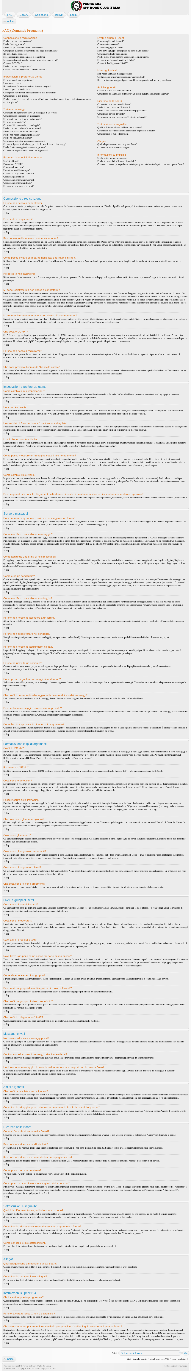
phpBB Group (73, 1300)
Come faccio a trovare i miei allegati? (113, 147)
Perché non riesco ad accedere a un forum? (22, 128)
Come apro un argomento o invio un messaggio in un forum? (30, 112)
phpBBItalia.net (28, 1368)
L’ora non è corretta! (12, 83)
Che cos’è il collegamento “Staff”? (112, 63)
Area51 (144, 1317)
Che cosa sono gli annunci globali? (18, 173)
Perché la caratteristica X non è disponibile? (116, 161)
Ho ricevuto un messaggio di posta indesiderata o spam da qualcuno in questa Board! (134, 80)
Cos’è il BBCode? (11, 161)
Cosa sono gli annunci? (13, 176)
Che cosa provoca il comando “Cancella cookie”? (24, 69)
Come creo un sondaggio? (14, 122)
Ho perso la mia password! (15, 54)
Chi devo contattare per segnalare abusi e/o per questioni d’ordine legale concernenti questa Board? (140, 164)
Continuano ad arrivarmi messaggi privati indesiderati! (121, 77)
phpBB (18, 1366)
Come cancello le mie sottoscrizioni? (113, 134)
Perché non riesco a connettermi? (17, 41)
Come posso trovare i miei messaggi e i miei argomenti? (121, 117)
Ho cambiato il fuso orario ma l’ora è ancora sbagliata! (27, 86)
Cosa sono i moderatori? (108, 44)
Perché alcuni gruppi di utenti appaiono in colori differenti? (123, 57)
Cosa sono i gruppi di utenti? (110, 47)
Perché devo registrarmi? (14, 44)
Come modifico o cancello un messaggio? (21, 116)
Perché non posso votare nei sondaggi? (20, 131)
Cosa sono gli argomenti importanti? (19, 180)
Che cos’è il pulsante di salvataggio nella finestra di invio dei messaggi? (34, 144)
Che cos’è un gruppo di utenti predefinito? (115, 60)
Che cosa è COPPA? (12, 63)
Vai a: (114, 1353)
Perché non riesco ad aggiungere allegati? (21, 134)
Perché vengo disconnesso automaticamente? (23, 47)
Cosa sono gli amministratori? (110, 41)
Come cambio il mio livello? (15, 96)
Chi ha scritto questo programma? (112, 158)
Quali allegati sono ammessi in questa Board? (117, 144)
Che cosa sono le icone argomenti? (18, 186)
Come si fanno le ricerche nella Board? (114, 104)
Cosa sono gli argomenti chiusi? (17, 183)
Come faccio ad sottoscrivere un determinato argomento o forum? (126, 130)
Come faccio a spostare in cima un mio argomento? (25, 150)
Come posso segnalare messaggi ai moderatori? (24, 141)
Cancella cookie (140, 1359)
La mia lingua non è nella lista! (16, 89)
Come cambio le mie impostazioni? (18, 80)
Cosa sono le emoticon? (13, 167)
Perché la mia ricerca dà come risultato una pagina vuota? (122, 110)
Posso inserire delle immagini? (16, 170)
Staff (129, 1359)
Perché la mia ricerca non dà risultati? (113, 107)
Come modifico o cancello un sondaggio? (21, 125)
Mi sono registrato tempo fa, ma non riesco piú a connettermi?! (31, 60)
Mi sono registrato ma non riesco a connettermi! (24, 57)
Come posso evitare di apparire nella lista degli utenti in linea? (30, 50)
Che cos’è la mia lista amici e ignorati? (114, 90)
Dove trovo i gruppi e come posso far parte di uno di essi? (122, 50)
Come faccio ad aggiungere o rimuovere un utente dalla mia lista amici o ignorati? (133, 93)
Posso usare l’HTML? (13, 164)
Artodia (183, 1366)
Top (7, 213)
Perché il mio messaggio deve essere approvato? (24, 147)
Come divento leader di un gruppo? (112, 54)
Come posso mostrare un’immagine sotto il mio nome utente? (30, 92)
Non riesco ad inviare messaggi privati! (114, 73)
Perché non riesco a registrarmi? (17, 66)
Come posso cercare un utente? (111, 114)
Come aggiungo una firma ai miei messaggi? (22, 119)
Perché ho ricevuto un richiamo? (17, 137)
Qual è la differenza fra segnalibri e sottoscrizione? (119, 127)
